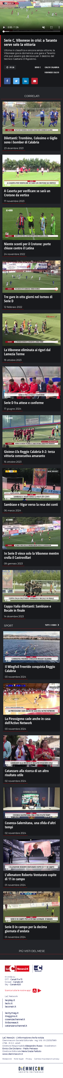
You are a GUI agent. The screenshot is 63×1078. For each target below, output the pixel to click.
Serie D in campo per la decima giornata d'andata (26, 928)
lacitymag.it (12, 1013)
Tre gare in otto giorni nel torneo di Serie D (28, 298)
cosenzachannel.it (15, 1019)
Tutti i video (51, 625)
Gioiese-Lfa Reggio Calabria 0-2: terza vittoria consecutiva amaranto (29, 453)
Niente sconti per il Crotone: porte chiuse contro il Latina (27, 245)
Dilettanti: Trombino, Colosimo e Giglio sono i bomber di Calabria (30, 139)
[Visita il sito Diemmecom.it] (31, 1074)
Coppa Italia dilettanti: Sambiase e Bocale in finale (27, 608)
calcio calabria (52, 67)
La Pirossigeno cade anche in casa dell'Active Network (27, 720)
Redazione (7, 1059)
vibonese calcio (52, 72)
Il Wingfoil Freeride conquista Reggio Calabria (30, 668)
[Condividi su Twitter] (15, 82)
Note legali (19, 1059)
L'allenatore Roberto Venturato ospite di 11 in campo (30, 876)
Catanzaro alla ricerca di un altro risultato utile (27, 772)
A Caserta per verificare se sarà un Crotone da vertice (27, 192)
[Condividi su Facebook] (6, 82)
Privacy (29, 1059)
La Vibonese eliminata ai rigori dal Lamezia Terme (27, 351)
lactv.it (9, 1003)
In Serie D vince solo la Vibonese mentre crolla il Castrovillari (31, 555)
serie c (38, 67)
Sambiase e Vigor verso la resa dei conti (31, 504)
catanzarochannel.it (16, 1025)
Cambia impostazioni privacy (46, 1059)
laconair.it (10, 1006)
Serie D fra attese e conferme (24, 402)
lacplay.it (10, 1000)
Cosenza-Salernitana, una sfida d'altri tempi (30, 824)
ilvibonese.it (11, 1022)
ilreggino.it (11, 1016)
